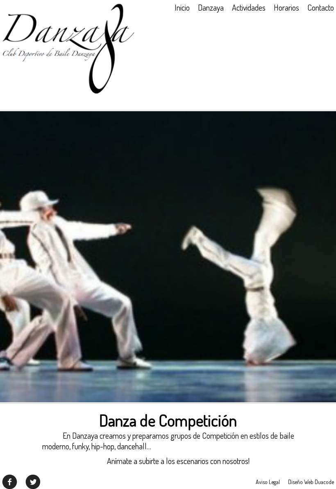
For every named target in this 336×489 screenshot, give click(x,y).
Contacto (320, 7)
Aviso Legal (268, 481)
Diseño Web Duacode (311, 481)
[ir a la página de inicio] (68, 92)
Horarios (286, 7)
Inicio (182, 7)
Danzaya (211, 7)
